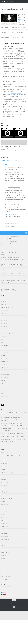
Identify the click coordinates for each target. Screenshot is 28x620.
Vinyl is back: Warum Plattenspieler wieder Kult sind (12, 273)
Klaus (4, 11)
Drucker (4, 323)
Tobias (6, 172)
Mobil (3, 342)
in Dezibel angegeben (15, 93)
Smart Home (4, 364)
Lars (6, 164)
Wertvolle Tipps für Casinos (5, 586)
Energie (3, 326)
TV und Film (4, 387)
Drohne (3, 320)
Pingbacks (16, 160)
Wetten (3, 393)
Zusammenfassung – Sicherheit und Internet (10, 290)
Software (4, 371)
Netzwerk (4, 348)
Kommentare (6, 160)
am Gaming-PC (21, 19)
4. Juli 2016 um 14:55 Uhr (12, 214)
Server (3, 358)
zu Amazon (4, 579)
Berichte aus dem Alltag (7, 307)
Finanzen (4, 329)
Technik (3, 5)
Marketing (4, 339)
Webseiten (4, 390)
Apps (3, 301)
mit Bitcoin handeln (6, 573)
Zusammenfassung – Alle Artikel (7, 289)
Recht (3, 355)
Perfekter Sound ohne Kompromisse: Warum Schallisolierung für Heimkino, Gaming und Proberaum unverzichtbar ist (12, 259)
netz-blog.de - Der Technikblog (9, 2)
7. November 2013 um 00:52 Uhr (14, 164)
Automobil (4, 304)
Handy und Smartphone (7, 333)
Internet (3, 336)
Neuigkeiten (4, 352)
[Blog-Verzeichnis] (3, 593)
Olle (6, 187)
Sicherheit (4, 361)
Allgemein (4, 298)
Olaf (6, 204)
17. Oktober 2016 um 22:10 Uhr (13, 223)
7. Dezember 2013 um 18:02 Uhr (15, 172)
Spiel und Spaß (5, 377)
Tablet (3, 380)
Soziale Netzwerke (6, 374)
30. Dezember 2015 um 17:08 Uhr (14, 204)
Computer (4, 317)
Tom (6, 214)
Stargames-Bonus (6, 576)
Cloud (3, 314)
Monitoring (4, 345)
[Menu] (26, 1)
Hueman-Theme (21, 603)
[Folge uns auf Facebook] (26, 233)
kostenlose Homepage (6, 569)
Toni (6, 223)
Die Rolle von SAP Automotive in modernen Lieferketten (13, 277)
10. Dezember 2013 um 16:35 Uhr (14, 187)
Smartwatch (4, 368)
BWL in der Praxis (5, 310)
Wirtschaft (4, 396)
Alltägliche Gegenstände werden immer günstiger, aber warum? (6, 148)
